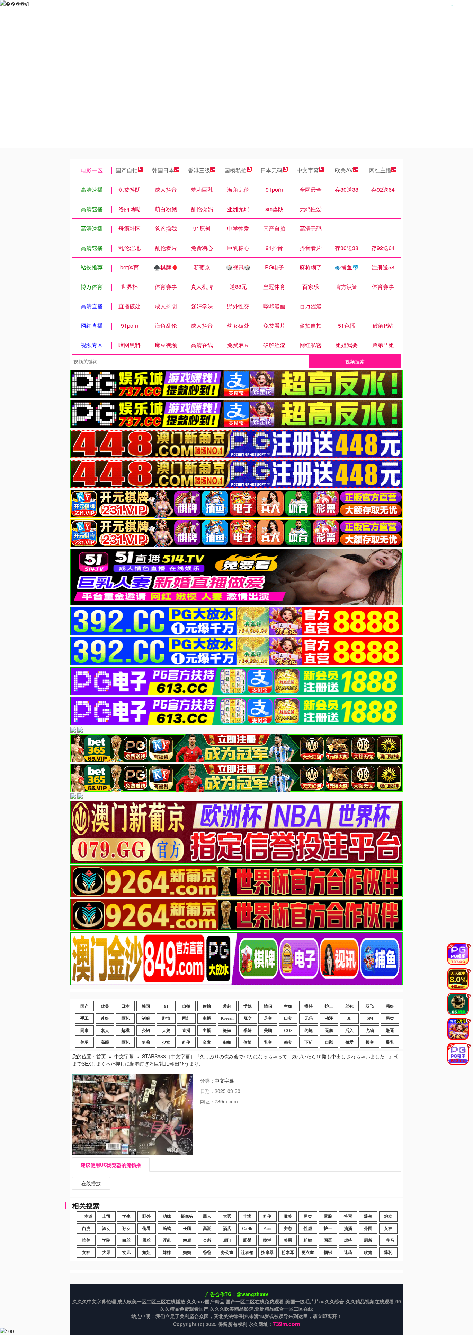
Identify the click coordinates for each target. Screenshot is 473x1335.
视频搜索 (355, 361)
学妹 (247, 1006)
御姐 (227, 1042)
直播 (186, 1030)
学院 (106, 1240)
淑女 (106, 1228)
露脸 (328, 1216)
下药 (308, 1042)
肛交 (247, 1018)
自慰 (329, 1042)
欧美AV (344, 170)
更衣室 (308, 1252)
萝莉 (227, 1006)
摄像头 (187, 1216)
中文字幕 (308, 170)
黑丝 (146, 1240)
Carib (247, 1228)
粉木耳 (288, 1252)
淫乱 (167, 1240)
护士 (329, 1006)
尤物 (370, 1030)
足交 (268, 1018)
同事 (84, 1030)
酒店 (227, 1228)
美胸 (268, 1030)
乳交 (268, 1042)
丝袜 (349, 1006)
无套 (329, 1030)
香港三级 (199, 170)
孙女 (126, 1228)
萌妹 (167, 1216)
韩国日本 (163, 170)
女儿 (126, 1252)
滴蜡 (167, 1228)
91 (166, 1006)
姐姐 (146, 1252)
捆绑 (328, 1252)
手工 (84, 1018)
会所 (207, 1240)
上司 (106, 1216)
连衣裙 (247, 1252)
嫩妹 (227, 1030)
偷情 (247, 1042)
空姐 (288, 1006)
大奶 (166, 1030)
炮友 (388, 1216)
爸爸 (207, 1252)
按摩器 (267, 1252)
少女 (166, 1042)
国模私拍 (235, 170)
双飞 (370, 1006)
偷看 (146, 1228)
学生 (126, 1216)
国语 (328, 1240)
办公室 (227, 1252)
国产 (84, 1006)
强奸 (390, 1006)
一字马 (388, 1240)
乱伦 (186, 1042)
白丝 (126, 1240)
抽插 (348, 1228)
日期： (207, 1090)
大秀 (227, 1216)
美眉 (288, 1240)
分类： (207, 1080)
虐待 (348, 1240)
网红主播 (380, 170)
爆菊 (368, 1216)
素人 (105, 1030)
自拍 (186, 1006)
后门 (227, 1240)
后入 (349, 1030)
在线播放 (91, 1183)
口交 (288, 1018)
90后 (187, 1240)
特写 (348, 1216)
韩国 (146, 1006)
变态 (288, 1228)
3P (349, 1018)
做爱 (349, 1042)
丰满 (247, 1216)
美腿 (84, 1042)
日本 (125, 1006)
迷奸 (105, 1018)
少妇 (146, 1030)
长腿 (187, 1228)
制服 (146, 1018)
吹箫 (368, 1252)
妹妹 (167, 1252)
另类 (390, 1018)
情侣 (268, 1006)
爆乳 (390, 1042)
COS (288, 1030)
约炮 (308, 1030)
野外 (146, 1216)
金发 (207, 1042)
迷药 (348, 1252)
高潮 (207, 1228)
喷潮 (267, 1240)
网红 (186, 1018)
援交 (370, 1042)
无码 (308, 1018)
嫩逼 (390, 1030)
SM (370, 1018)
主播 (207, 1018)
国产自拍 (127, 170)
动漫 (329, 1018)
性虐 (308, 1228)
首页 (101, 1056)
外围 (368, 1228)
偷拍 (207, 1006)
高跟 (105, 1042)
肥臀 (247, 1240)
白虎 (86, 1228)
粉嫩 (308, 1240)
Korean (227, 1018)
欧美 (105, 1006)
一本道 (86, 1216)
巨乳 (125, 1018)
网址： (207, 1101)
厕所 (368, 1240)
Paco (267, 1228)
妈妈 (187, 1252)
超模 (125, 1030)
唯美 (288, 1216)
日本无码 (271, 170)
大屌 (106, 1252)
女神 (388, 1228)
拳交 (288, 1042)
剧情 (166, 1018)
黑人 (207, 1216)
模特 (308, 1006)
